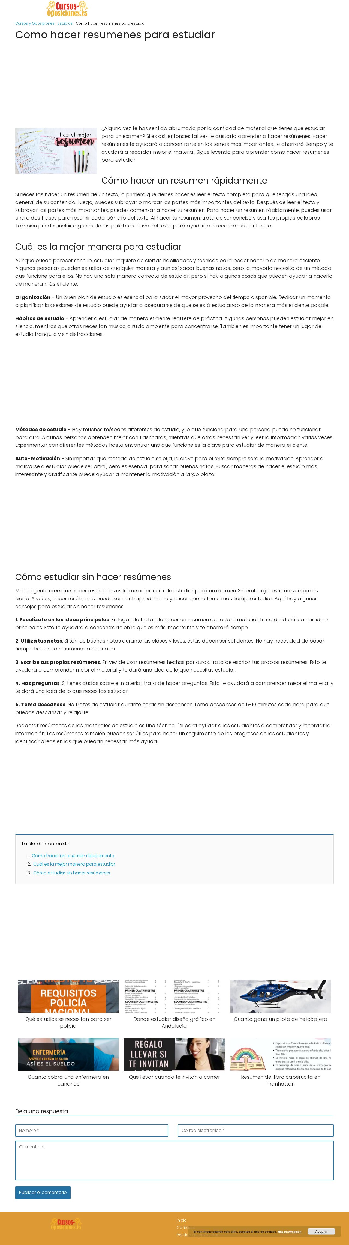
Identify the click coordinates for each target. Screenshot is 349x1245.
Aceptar (321, 1231)
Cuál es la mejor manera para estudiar (74, 864)
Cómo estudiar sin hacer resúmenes (71, 873)
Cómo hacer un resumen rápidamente (73, 856)
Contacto (186, 1227)
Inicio (182, 1220)
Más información (290, 1231)
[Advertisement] (174, 81)
